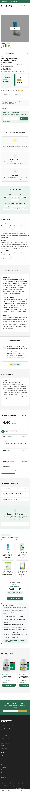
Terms (15, 788)
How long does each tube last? (10, 499)
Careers (3, 774)
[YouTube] (9, 729)
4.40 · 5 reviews (12, 71)
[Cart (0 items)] (24, 5)
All (2, 431)
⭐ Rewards (4, 1)
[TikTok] (7, 729)
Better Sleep (6, 197)
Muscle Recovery (15, 197)
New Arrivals (4, 748)
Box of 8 (19, 94)
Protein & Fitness (5, 738)
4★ (11, 431)
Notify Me (23, 118)
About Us (3, 764)
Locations (3, 767)
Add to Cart (9, 685)
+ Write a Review (25, 415)
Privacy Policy (9, 788)
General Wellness (15, 200)
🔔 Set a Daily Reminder (15, 364)
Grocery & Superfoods (6, 740)
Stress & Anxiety (22, 206)
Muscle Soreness (7, 208)
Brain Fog (24, 208)
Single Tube (7, 94)
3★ (16, 431)
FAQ (2, 755)
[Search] (21, 5)
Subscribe (22, 711)
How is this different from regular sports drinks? (14, 488)
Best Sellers (3, 745)
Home (2, 52)
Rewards (3, 769)
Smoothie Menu (4, 777)
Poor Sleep (14, 206)
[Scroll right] (28, 673)
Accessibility (21, 788)
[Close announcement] (18, 1)
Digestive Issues (16, 208)
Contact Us (14, 1)
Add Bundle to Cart (15, 598)
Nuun (7, 52)
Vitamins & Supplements (7, 735)
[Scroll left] (1, 673)
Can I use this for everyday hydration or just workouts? (13, 494)
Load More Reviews (7, 472)
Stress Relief (23, 197)
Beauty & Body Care (5, 743)
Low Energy (7, 206)
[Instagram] (2, 729)
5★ (7, 431)
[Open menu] (27, 5)
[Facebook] (4, 729)
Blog (2, 772)
